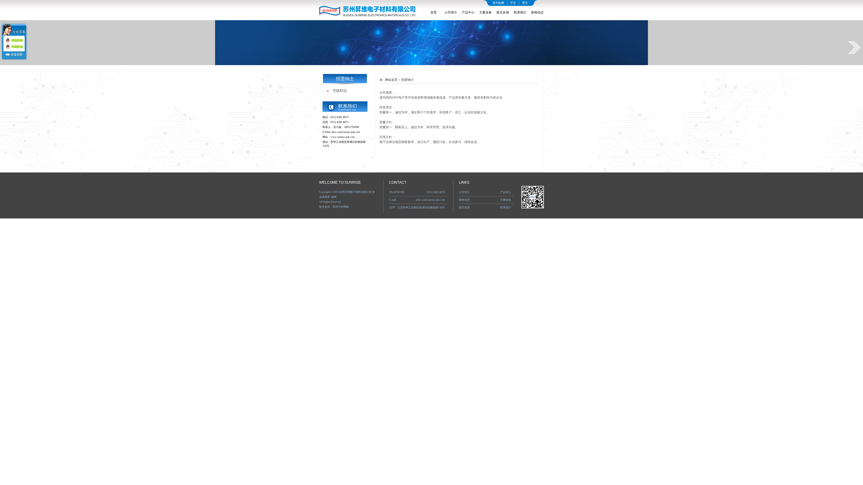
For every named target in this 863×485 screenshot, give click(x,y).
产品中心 (468, 12)
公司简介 (451, 12)
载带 (334, 196)
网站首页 (391, 80)
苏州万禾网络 (341, 206)
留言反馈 (502, 12)
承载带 (326, 196)
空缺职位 (340, 91)
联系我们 (520, 12)
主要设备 (485, 12)
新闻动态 (537, 12)
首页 (433, 12)
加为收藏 (498, 2)
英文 (525, 2)
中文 (513, 2)
